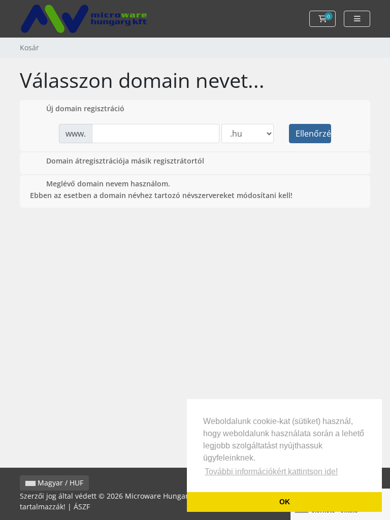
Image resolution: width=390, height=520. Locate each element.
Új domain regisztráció (85, 108)
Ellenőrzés (313, 133)
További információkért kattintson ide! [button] (271, 471)
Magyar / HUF (59, 483)
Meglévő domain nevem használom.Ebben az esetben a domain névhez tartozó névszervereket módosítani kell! (161, 189)
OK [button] (284, 502)
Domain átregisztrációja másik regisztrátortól (125, 161)
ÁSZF (82, 506)
